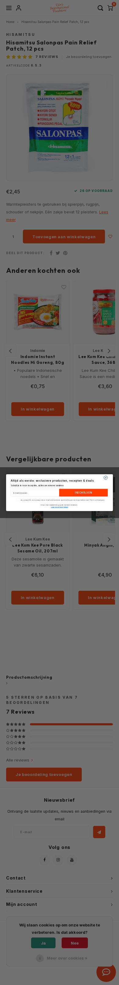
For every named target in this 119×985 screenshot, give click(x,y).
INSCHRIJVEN (83, 492)
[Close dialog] (106, 477)
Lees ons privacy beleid (59, 507)
